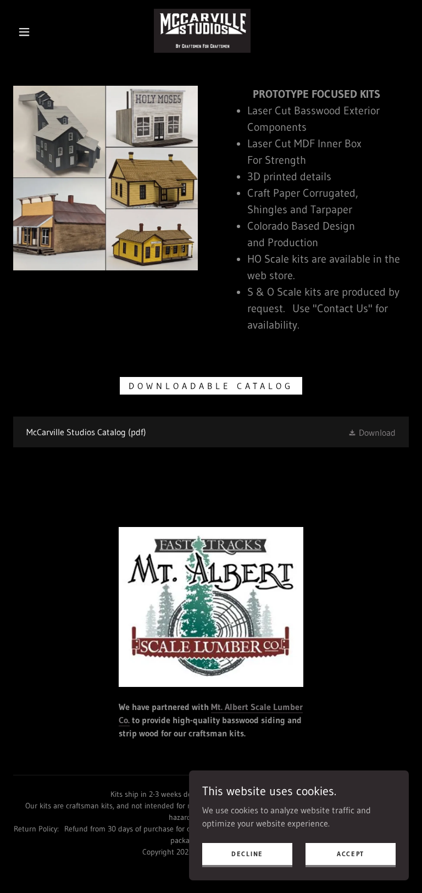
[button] (24, 32)
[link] (202, 31)
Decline (247, 854)
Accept (350, 854)
